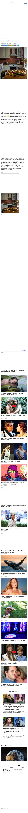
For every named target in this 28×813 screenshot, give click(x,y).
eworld (12, 2)
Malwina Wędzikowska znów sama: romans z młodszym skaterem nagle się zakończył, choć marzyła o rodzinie (13, 731)
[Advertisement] (14, 20)
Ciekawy (14, 43)
